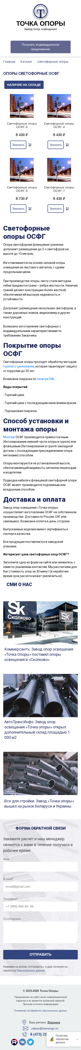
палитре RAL (46, 379)
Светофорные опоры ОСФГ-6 (22, 125)
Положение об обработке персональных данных (40, 1010)
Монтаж (9, 437)
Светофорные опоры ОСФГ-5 (22, 189)
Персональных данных (31, 970)
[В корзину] (30, 144)
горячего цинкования (18, 366)
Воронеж (54, 1022)
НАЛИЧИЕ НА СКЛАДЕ (24, 85)
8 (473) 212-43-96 (44, 1034)
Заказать (18, 144)
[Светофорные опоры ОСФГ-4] (59, 106)
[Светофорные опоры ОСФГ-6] (21, 106)
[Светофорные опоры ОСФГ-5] (21, 170)
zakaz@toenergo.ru (44, 1028)
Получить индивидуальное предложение (40, 47)
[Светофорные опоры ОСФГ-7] (59, 170)
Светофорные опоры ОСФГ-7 (59, 189)
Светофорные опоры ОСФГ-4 (59, 125)
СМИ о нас (19, 584)
